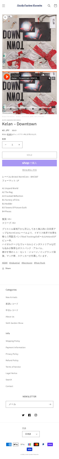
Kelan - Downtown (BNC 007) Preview (30, 116)
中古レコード (12, 310)
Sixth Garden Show (14, 323)
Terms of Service (13, 366)
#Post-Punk (39, 262)
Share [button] (8, 268)
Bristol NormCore (8, 116)
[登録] (50, 404)
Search (9, 379)
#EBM (4, 262)
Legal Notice (11, 373)
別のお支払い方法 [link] (29, 170)
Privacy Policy (12, 354)
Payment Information (15, 347)
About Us (10, 316)
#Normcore (27, 262)
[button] (3, 6)
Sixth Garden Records (31, 454)
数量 (4, 139)
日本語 (28, 434)
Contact (9, 386)
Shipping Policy (13, 341)
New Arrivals (11, 297)
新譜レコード (12, 303)
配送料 (9, 134)
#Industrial (14, 262)
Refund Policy (12, 360)
